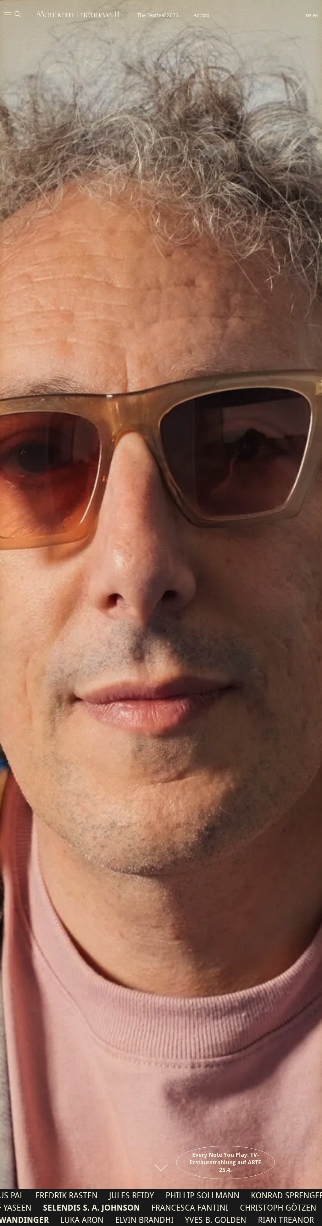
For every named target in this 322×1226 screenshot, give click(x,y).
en (315, 15)
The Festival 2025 (157, 15)
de (309, 15)
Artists (201, 15)
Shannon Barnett (246, 1195)
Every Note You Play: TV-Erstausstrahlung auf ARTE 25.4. (225, 1162)
